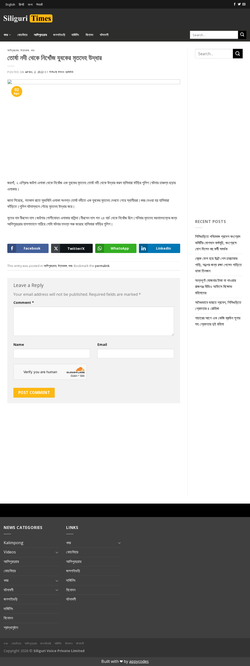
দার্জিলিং (75, 34)
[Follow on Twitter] (239, 4)
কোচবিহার (22, 34)
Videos (10, 552)
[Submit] (242, 35)
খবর (6, 34)
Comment (23, 302)
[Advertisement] (189, 17)
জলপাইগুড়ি (59, 34)
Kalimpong (13, 542)
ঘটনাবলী (104, 34)
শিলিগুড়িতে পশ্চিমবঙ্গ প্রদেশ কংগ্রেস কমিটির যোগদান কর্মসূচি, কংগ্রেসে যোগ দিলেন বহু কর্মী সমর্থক (217, 243)
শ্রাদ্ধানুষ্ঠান (11, 627)
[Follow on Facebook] (234, 4)
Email (102, 344)
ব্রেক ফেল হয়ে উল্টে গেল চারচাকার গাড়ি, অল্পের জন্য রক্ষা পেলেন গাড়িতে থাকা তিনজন (218, 265)
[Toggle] (57, 552)
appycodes (139, 661)
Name (18, 344)
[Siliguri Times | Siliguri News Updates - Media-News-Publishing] (28, 18)
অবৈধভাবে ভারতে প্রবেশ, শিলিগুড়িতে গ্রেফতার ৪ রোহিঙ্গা (218, 305)
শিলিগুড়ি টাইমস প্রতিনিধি (61, 72)
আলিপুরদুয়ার (40, 34)
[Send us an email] (243, 4)
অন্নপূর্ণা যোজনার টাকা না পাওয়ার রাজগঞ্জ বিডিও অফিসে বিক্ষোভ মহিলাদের (215, 287)
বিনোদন (90, 34)
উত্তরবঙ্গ (25, 50)
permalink (102, 266)
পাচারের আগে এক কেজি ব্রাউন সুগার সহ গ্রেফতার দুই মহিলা (217, 321)
